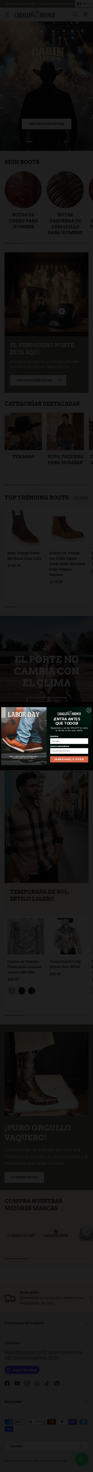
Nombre (54, 736)
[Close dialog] (89, 710)
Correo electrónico (59, 746)
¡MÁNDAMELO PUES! (69, 759)
